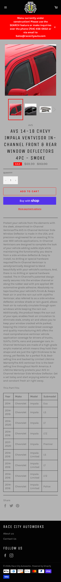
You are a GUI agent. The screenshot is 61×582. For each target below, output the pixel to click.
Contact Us (9, 538)
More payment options (29, 208)
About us (8, 533)
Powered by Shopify (41, 566)
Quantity (7, 173)
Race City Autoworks (21, 566)
